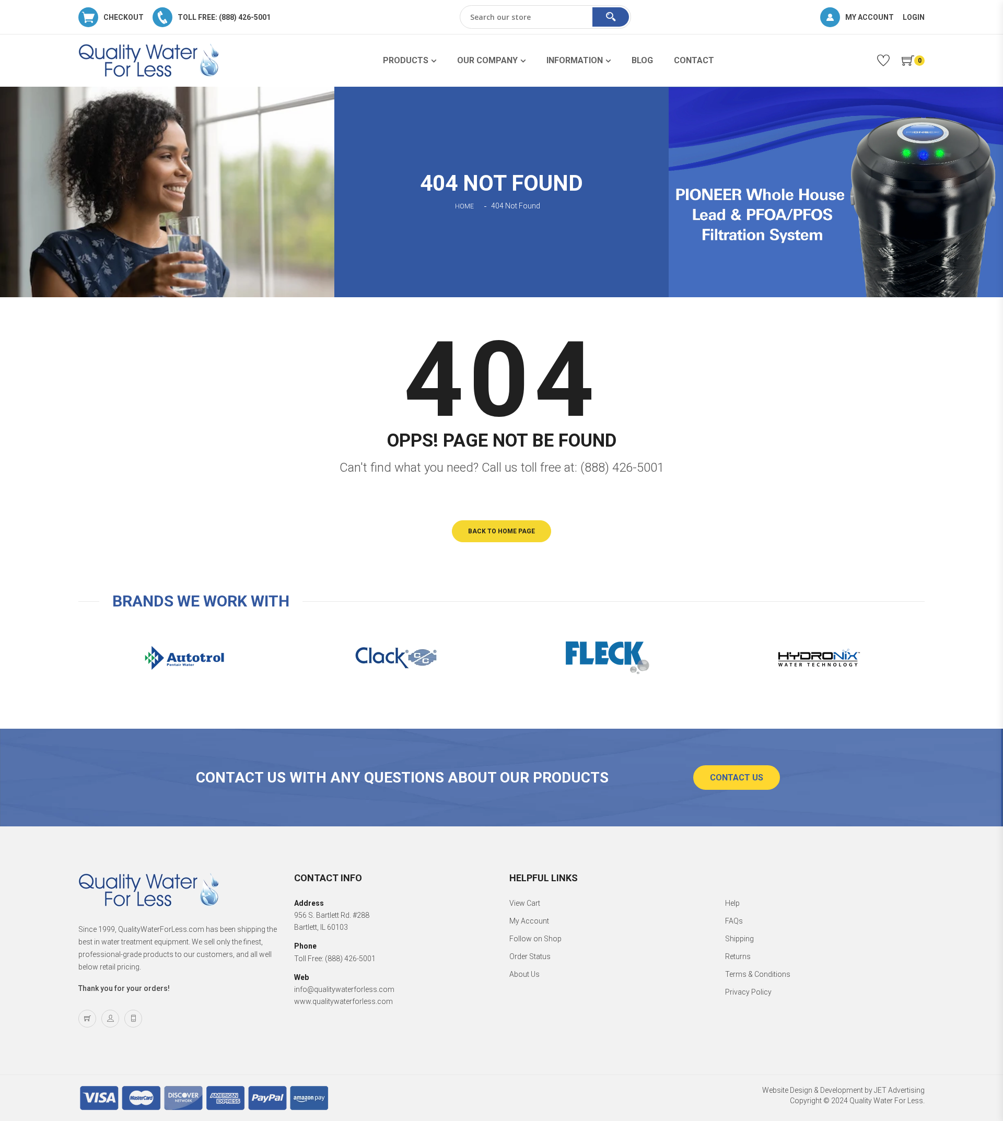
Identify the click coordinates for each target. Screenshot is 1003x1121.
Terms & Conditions (757, 974)
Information (574, 60)
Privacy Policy (748, 992)
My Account (529, 921)
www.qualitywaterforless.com (343, 1001)
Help (732, 903)
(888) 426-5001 (622, 467)
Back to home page (501, 531)
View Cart (524, 903)
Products (405, 60)
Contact (694, 60)
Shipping (739, 939)
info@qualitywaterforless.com (344, 989)
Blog (642, 60)
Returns (738, 956)
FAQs (734, 921)
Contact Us (736, 778)
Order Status (530, 956)
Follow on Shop (535, 939)
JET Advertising (899, 1090)
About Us (524, 974)
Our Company (487, 60)
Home (464, 206)
